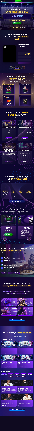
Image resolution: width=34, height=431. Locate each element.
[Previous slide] (2, 16)
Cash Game (30, 374)
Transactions (23, 291)
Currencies (17, 291)
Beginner (4, 374)
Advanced (17, 374)
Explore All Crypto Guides (17, 319)
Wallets (29, 291)
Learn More (29, 63)
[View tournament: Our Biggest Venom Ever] (22, 67)
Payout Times (17, 272)
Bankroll (20, 293)
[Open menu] (32, 1)
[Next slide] (32, 16)
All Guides (5, 291)
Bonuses (14, 293)
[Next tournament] (32, 56)
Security (8, 293)
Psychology (17, 376)
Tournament (23, 374)
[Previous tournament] (2, 56)
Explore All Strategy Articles (17, 409)
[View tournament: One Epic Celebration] (11, 67)
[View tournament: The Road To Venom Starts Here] (17, 67)
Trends (26, 293)
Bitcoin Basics (4, 272)
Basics (11, 291)
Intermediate (10, 374)
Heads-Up (10, 376)
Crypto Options (10, 272)
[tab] (9, 28)
